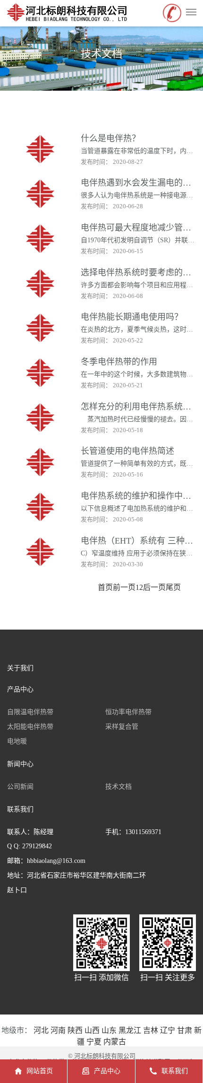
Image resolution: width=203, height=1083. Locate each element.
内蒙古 (114, 1042)
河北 (41, 1030)
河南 (58, 1030)
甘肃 (184, 1030)
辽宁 (167, 1030)
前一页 (124, 587)
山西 (92, 1030)
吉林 (150, 1030)
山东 (109, 1030)
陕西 (75, 1030)
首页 (105, 587)
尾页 (173, 587)
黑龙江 (129, 1030)
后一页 (154, 587)
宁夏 (94, 1042)
